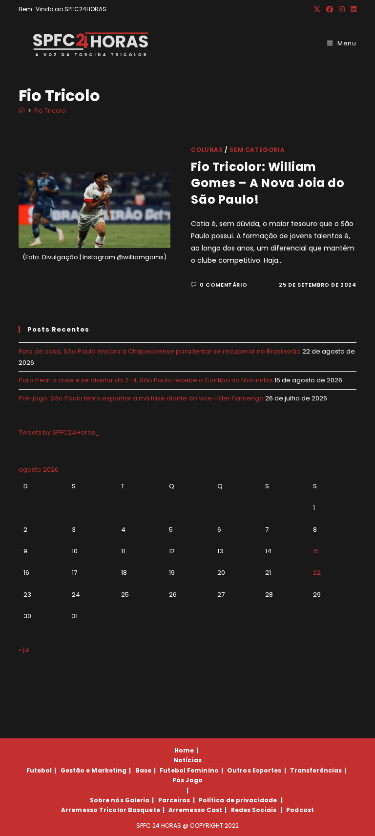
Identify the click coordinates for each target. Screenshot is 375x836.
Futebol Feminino (189, 770)
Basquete (144, 810)
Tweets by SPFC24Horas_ (59, 432)
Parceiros (174, 800)
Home (184, 750)
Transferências (316, 770)
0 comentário (223, 285)
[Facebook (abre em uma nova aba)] (329, 9)
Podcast (300, 810)
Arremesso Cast (195, 810)
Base (143, 770)
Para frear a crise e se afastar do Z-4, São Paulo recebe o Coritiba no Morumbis (146, 380)
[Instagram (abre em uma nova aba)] (342, 9)
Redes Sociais (253, 810)
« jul (24, 649)
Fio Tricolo (50, 110)
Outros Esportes (254, 770)
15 (316, 551)
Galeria (137, 800)
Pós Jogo (187, 780)
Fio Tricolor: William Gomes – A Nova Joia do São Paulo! (267, 183)
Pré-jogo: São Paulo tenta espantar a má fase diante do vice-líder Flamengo (141, 398)
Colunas (207, 150)
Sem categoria (257, 150)
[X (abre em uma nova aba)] (317, 9)
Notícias (187, 760)
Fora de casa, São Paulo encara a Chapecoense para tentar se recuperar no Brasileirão (160, 351)
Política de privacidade (238, 800)
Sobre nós (107, 800)
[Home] (22, 110)
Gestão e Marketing (94, 770)
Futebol (39, 770)
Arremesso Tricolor (93, 810)
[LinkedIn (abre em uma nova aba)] (352, 9)
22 (317, 572)
